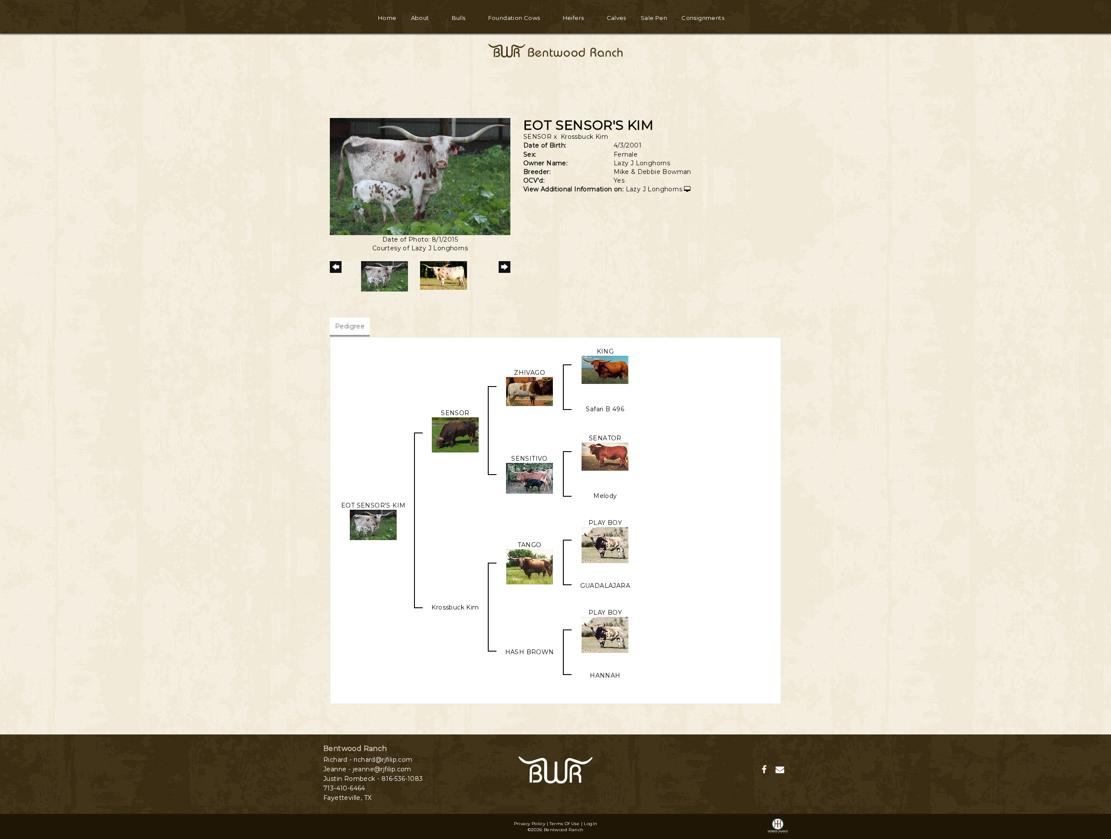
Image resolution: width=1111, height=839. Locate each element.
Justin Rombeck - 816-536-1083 (373, 779)
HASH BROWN (529, 652)
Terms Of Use (564, 823)
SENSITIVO (529, 458)
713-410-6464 (344, 788)
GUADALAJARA (605, 586)
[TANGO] (529, 566)
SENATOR (605, 438)
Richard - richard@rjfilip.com (368, 760)
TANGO (530, 545)
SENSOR (537, 137)
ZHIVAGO (529, 373)
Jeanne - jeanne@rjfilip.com (367, 769)
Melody (605, 496)
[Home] (555, 769)
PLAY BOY (605, 523)
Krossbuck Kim (584, 137)
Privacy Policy (530, 823)
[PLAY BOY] (605, 544)
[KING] (605, 369)
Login (590, 823)
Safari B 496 (605, 409)
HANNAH (605, 675)
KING (605, 351)
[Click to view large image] (420, 176)
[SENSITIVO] (529, 478)
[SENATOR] (605, 456)
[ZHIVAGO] (529, 391)
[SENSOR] (455, 434)
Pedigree (350, 326)
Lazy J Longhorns (654, 189)
